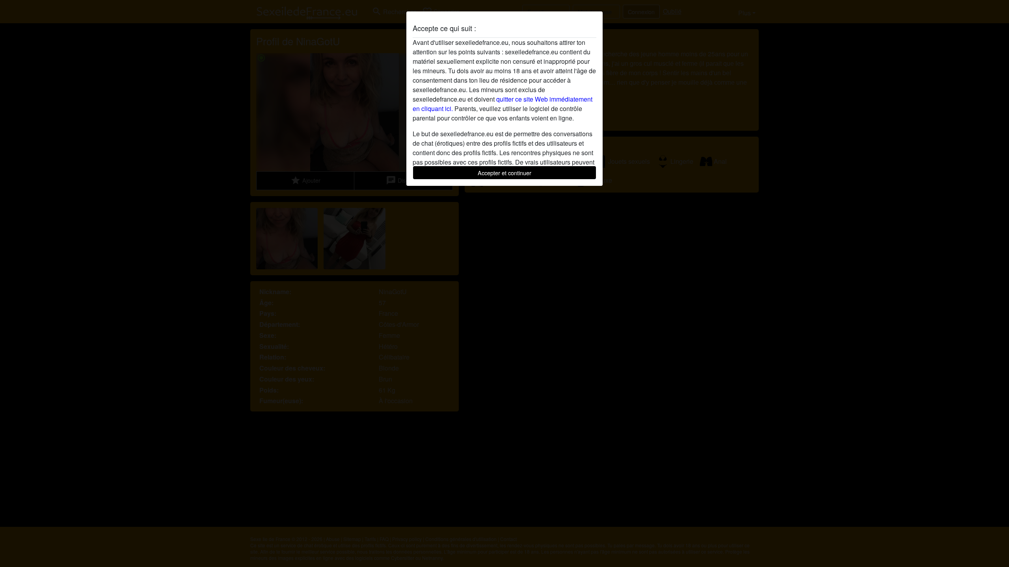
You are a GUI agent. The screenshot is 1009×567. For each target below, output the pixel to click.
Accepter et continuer (504, 173)
